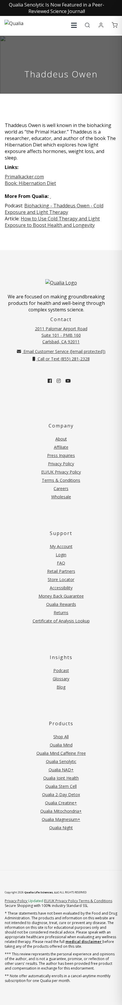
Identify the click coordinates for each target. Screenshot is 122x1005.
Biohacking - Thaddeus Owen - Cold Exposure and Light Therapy (54, 208)
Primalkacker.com (24, 176)
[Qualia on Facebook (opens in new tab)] (50, 381)
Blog (61, 687)
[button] (74, 25)
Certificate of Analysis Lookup (61, 621)
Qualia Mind (61, 745)
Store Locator (61, 579)
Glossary (61, 679)
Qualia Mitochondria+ (61, 811)
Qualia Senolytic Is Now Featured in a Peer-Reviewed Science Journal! (56, 7)
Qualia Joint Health (61, 778)
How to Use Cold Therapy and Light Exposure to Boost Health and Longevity (52, 221)
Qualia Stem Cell (61, 786)
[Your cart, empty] (115, 25)
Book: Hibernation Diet (30, 183)
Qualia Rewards (61, 604)
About (61, 439)
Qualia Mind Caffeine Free (61, 753)
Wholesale (61, 497)
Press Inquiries (61, 455)
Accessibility (61, 588)
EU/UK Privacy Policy (61, 472)
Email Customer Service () (63, 351)
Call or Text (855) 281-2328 (63, 359)
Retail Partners (61, 571)
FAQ (61, 563)
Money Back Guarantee (61, 596)
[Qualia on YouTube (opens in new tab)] (68, 381)
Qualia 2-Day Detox (61, 794)
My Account (61, 546)
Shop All (61, 736)
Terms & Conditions (61, 480)
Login (61, 554)
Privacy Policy (61, 463)
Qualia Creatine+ (61, 803)
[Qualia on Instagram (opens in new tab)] (59, 381)
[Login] (101, 25)
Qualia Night (61, 827)
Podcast (61, 670)
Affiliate (61, 447)
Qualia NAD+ (61, 770)
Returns (61, 612)
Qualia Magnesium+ (61, 819)
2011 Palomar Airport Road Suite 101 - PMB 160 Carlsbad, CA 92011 (61, 335)
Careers (61, 488)
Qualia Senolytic (61, 761)
